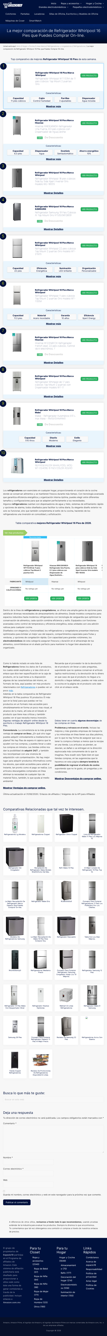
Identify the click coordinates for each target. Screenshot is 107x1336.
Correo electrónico (13, 1168)
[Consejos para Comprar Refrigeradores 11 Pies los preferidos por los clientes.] (92, 890)
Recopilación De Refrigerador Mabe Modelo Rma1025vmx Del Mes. (40, 870)
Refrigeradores (28, 687)
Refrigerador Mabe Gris (40, 901)
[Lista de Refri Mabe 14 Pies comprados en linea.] (66, 857)
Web (5, 1180)
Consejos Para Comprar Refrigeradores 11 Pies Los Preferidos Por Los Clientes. (92, 904)
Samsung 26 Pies (15, 1037)
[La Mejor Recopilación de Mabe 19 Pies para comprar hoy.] (40, 926)
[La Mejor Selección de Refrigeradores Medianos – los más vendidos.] (40, 959)
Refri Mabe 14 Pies (66, 868)
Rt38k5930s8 (66, 901)
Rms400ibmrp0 (15, 970)
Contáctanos (92, 1257)
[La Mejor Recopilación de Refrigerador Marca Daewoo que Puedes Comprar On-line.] (15, 890)
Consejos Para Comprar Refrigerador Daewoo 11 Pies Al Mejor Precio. (40, 1039)
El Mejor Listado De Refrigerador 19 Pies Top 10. (92, 870)
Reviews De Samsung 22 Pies (66, 1038)
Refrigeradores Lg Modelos (15, 834)
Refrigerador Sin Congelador (15, 869)
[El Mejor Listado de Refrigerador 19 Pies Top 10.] (92, 857)
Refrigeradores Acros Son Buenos (92, 1038)
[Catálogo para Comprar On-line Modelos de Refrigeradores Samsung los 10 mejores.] (15, 926)
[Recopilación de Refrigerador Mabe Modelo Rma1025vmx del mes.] (40, 857)
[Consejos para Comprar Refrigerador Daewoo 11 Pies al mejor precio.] (40, 1026)
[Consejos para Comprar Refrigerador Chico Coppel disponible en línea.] (66, 823)
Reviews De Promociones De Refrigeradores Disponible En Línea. (41, 1073)
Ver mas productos (14, 532)
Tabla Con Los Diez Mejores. (92, 938)
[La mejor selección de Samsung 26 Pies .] (15, 1026)
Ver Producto (89, 75)
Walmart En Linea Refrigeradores (66, 1007)
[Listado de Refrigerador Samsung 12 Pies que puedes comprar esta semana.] (92, 959)
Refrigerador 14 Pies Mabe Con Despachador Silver (15, 1007)
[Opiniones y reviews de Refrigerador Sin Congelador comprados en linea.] (15, 857)
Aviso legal (91, 1281)
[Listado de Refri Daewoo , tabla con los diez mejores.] (92, 926)
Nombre (8, 1157)
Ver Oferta (31, 598)
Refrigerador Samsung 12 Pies (92, 971)
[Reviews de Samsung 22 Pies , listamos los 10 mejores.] (66, 1026)
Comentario (9, 1123)
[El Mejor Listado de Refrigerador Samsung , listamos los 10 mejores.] (92, 995)
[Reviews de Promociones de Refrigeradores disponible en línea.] (40, 1060)
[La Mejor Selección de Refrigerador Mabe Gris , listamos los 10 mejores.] (40, 890)
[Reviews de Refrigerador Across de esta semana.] (92, 1026)
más (11, 690)
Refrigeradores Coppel (41, 834)
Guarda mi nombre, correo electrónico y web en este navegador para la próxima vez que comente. (52, 1194)
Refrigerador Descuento (66, 937)
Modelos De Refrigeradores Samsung (15, 938)
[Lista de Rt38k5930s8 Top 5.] (66, 890)
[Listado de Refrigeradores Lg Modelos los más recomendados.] (15, 823)
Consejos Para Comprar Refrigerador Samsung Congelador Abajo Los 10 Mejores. (66, 973)
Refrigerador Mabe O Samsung (92, 1007)
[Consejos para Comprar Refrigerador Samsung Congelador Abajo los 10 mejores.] (66, 959)
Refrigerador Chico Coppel (66, 834)
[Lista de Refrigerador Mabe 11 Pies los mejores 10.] (92, 823)
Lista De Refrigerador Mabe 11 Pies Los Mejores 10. (92, 836)
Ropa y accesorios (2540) (37, 1261)
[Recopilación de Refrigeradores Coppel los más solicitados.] (40, 823)
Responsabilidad (94, 1269)
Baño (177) (66, 1273)
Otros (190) (39, 1306)
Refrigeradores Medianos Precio (41, 971)
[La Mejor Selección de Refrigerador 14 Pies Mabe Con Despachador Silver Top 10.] (15, 995)
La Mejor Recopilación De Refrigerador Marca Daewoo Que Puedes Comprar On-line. (15, 904)
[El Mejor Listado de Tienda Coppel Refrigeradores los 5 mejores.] (15, 1060)
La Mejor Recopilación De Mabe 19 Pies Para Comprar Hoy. (41, 939)
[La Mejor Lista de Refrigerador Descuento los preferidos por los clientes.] (66, 926)
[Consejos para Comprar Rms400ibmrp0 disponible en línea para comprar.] (15, 959)
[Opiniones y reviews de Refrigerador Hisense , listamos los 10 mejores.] (40, 995)
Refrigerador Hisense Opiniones (40, 1007)
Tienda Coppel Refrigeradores (15, 1072)
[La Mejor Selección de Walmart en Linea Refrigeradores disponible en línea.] (66, 995)
